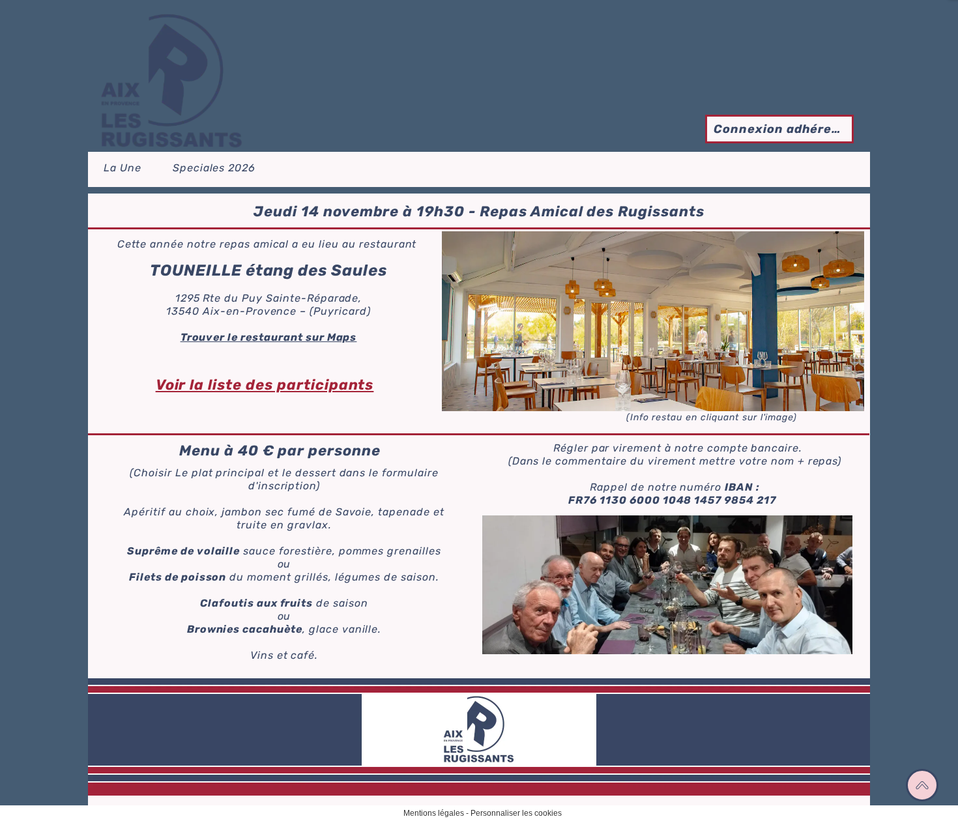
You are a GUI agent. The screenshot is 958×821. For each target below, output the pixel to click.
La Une (122, 168)
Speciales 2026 (214, 168)
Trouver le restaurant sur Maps (269, 337)
